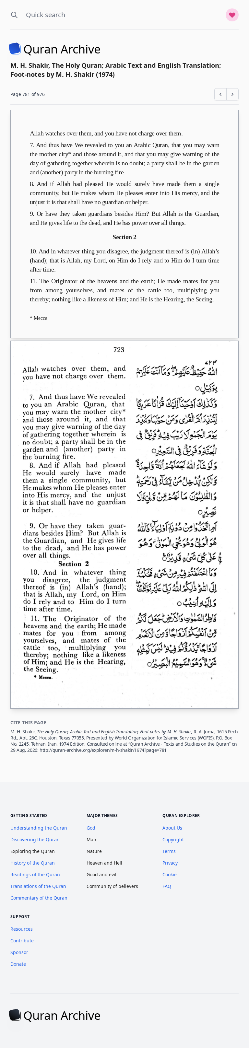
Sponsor (19, 952)
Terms (169, 851)
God (91, 828)
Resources (21, 929)
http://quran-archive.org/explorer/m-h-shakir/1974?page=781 (103, 750)
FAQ (166, 886)
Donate (18, 964)
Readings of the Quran (35, 874)
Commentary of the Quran (38, 898)
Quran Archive (62, 49)
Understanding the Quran (38, 828)
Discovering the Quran (35, 839)
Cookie (169, 874)
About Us (172, 828)
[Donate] (232, 14)
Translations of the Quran (38, 886)
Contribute (22, 940)
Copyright (173, 839)
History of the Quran (32, 863)
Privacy (170, 863)
